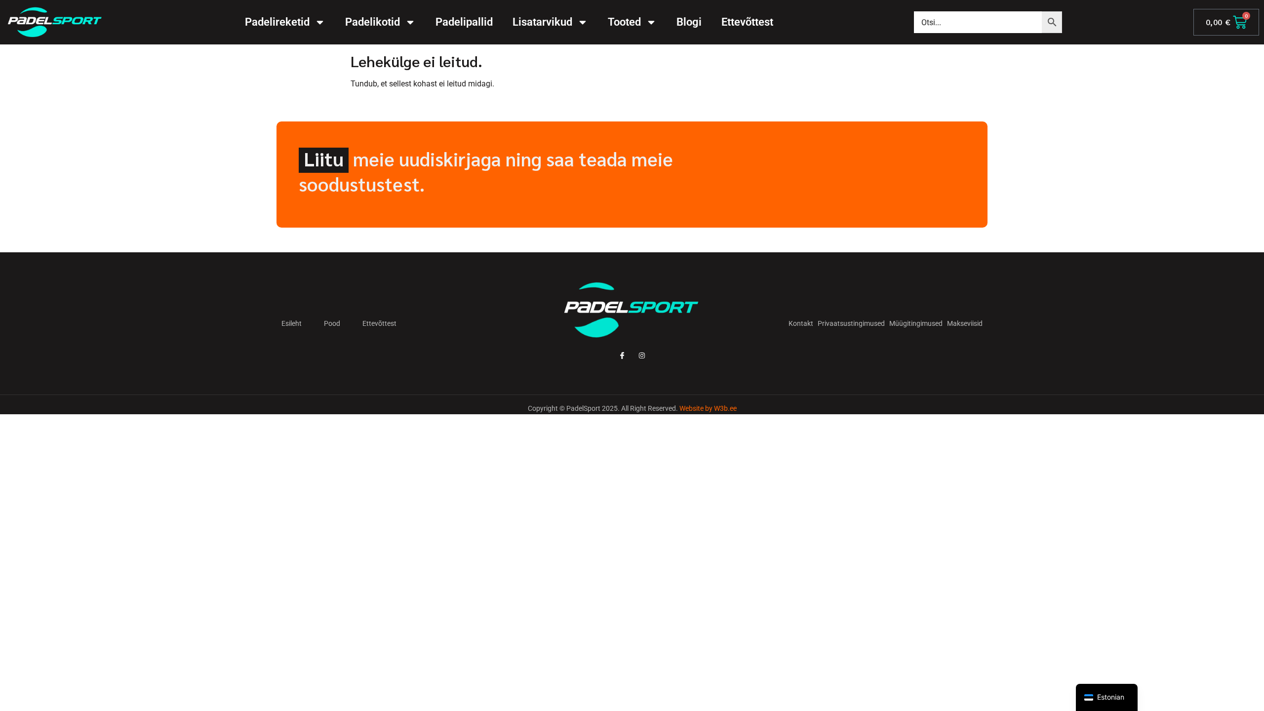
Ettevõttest (747, 22)
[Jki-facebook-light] (622, 356)
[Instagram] (642, 356)
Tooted (624, 22)
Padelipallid (464, 22)
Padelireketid (277, 22)
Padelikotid (372, 22)
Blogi (689, 22)
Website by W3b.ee (708, 408)
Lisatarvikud (542, 22)
